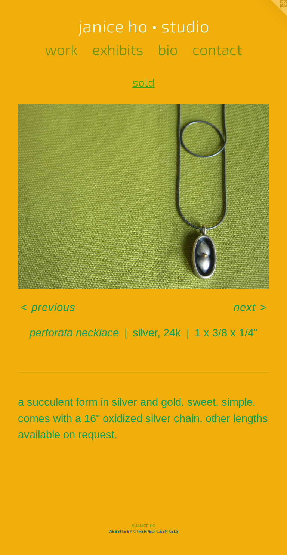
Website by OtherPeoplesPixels (144, 531)
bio (168, 49)
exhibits (118, 49)
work (61, 49)
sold (143, 82)
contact (217, 49)
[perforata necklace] (143, 196)
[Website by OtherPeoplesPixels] (272, 15)
